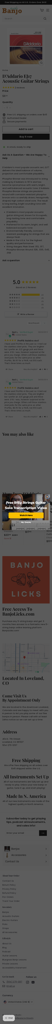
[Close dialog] (47, 497)
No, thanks (26, 522)
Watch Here (26, 515)
